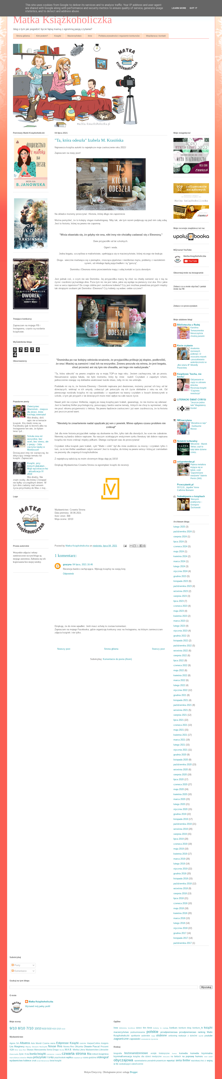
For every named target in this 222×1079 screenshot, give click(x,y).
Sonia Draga (53, 1049)
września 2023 (180, 591)
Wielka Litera (79, 1049)
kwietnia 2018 (180, 913)
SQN (12, 1049)
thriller (186, 1060)
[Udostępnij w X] (137, 546)
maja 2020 (178, 789)
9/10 (13, 1028)
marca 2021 (179, 739)
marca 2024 (179, 561)
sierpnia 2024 (180, 536)
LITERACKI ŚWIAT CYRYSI (191, 399)
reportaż (171, 1060)
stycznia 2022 (180, 690)
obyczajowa (123, 1060)
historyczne (164, 1053)
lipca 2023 (178, 601)
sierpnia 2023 (180, 596)
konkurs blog (185, 1028)
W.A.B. (68, 1049)
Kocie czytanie (185, 345)
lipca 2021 (178, 720)
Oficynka (79, 1046)
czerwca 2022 (180, 665)
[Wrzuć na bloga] (134, 546)
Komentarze (20, 971)
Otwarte (88, 1046)
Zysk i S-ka (24, 1054)
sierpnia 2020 (180, 774)
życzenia (154, 1039)
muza (29, 1057)
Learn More (179, 8)
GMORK (83, 1043)
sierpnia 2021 (180, 715)
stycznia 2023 (180, 630)
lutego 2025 (179, 526)
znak (34, 1060)
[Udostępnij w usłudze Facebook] (141, 546)
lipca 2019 (178, 839)
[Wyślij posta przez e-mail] (124, 545)
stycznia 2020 (180, 809)
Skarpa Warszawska (36, 1049)
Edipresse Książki (67, 1043)
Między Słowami (32, 1047)
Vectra (61, 1050)
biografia (118, 1053)
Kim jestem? (42, 36)
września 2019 (180, 829)
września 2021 (180, 710)
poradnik (151, 1060)
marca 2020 (179, 799)
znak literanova (43, 1061)
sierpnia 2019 (180, 834)
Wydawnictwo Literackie (97, 1049)
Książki (57, 36)
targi (153, 1036)
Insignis (104, 1043)
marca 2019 (179, 858)
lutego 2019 (179, 863)
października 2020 (182, 764)
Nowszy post (63, 649)
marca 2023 (179, 620)
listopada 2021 (180, 700)
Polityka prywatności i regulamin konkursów (119, 36)
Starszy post (158, 649)
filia (89, 1053)
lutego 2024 (179, 566)
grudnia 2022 (179, 635)
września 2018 (180, 888)
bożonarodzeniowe (136, 1053)
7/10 (29, 1028)
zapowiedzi (134, 1039)
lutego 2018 (179, 923)
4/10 (54, 1029)
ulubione (161, 1035)
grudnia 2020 (179, 754)
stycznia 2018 (180, 928)
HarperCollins (93, 1043)
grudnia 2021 (179, 695)
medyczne (157, 1056)
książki (208, 1027)
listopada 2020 (180, 759)
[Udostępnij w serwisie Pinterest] (144, 546)
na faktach (176, 1056)
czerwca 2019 (180, 844)
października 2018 (182, 883)
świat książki (55, 1060)
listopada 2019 (180, 819)
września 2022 (180, 650)
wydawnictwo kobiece (20, 1060)
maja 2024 (178, 551)
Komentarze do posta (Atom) (117, 659)
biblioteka (123, 1028)
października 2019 (182, 824)
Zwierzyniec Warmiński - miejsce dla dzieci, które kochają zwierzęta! (37, 410)
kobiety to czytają (160, 1028)
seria (179, 1060)
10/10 (38, 1028)
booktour (131, 1028)
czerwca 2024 (180, 546)
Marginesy (19, 1046)
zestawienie (146, 1039)
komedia (183, 1053)
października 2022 (182, 645)
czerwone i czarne (54, 1054)
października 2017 (182, 943)
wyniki (201, 1036)
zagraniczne (121, 1038)
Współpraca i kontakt (156, 36)
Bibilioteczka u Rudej (188, 324)
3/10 (63, 1029)
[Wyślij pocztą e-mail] (131, 546)
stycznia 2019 (180, 868)
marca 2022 (179, 680)
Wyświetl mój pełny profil (37, 1006)
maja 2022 (178, 670)
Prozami (104, 1046)
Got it (193, 8)
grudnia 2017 (179, 933)
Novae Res (55, 1046)
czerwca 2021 (180, 725)
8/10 (21, 1028)
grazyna (67, 564)
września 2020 (180, 769)
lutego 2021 (179, 744)
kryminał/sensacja (123, 1056)
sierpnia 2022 (180, 655)
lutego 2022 (179, 685)
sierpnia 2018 (180, 893)
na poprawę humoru (192, 1056)
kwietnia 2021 (180, 735)
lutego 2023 (179, 626)
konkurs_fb (198, 1028)
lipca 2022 (178, 660)
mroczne (166, 1057)
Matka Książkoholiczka (62, 19)
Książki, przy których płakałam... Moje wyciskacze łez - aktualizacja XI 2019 (37, 468)
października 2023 (182, 586)
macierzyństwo (121, 1032)
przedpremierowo (187, 1032)
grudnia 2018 (179, 873)
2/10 (59, 1029)
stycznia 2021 (180, 749)
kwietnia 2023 (180, 616)
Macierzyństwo (74, 36)
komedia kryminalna (201, 1053)
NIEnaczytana (184, 420)
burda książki (38, 1053)
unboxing (172, 1035)
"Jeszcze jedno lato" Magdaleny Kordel (198, 405)
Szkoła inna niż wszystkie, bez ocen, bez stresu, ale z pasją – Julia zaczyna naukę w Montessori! (37, 443)
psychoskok (60, 1057)
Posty (17, 965)
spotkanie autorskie (140, 1035)
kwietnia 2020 (180, 794)
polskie (152, 1032)
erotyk (153, 1053)
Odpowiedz (68, 573)
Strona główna (23, 36)
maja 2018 (178, 908)
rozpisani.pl (77, 1058)
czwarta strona (74, 1053)
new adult (208, 1057)
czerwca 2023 (180, 606)
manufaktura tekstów (18, 1058)
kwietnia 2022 (180, 675)
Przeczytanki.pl (185, 484)
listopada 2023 (180, 581)
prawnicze (161, 1060)
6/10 (44, 1028)
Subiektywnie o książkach (191, 496)
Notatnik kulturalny (187, 441)
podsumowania (137, 1032)
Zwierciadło (14, 1054)
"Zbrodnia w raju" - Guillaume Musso (198, 426)
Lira (11, 1046)
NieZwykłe (43, 1047)
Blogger (133, 1072)
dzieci (139, 1028)
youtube (208, 1035)
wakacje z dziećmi (187, 1035)
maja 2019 (178, 848)
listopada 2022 (180, 640)
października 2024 (182, 531)
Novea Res (68, 1046)
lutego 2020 (179, 804)
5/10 (49, 1028)
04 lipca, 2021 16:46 (82, 564)
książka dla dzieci (142, 1056)
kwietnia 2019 (180, 853)
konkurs (173, 1027)
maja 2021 (178, 730)
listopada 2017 (180, 938)
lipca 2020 (178, 779)
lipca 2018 (178, 898)
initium (95, 1054)
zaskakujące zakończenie (131, 1064)
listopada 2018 (180, 878)
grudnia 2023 (179, 576)
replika (69, 1057)
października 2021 (182, 705)
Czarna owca (48, 1043)
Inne (90, 36)
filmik (149, 1028)
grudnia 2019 (179, 814)
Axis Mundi (36, 1043)
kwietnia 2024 (180, 556)
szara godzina (89, 1057)
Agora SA (14, 1043)
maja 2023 (178, 611)
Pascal (96, 1046)
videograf (102, 1057)
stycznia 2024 (180, 571)
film (144, 1028)
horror (174, 1053)
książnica (103, 1054)
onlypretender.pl (186, 461)
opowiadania (140, 1060)
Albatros (25, 1043)
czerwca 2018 (180, 903)
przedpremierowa (168, 1032)
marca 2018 (179, 918)
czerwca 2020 (180, 784)
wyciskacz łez (197, 1060)
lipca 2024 (178, 541)
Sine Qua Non (20, 1050)
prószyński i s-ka (43, 1057)
